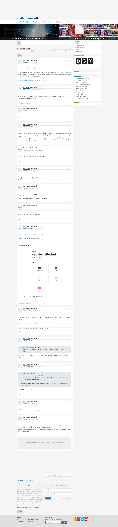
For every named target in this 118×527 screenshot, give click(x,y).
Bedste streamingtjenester (83, 84)
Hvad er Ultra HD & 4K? (82, 86)
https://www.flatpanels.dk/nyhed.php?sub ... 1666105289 (34, 80)
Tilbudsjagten (79, 80)
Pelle (25, 62)
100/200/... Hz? (80, 92)
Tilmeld (20, 511)
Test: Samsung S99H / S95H (88, 32)
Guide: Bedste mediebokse (83, 88)
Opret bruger (81, 51)
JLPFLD (26, 111)
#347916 (69, 168)
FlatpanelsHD (29, 521)
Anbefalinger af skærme (82, 78)
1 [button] (62, 475)
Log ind (48, 498)
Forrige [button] (59, 50)
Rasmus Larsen (28, 89)
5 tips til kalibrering (81, 94)
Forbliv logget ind (67, 498)
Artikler (50, 22)
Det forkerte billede (81, 96)
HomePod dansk (23, 48)
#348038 (69, 417)
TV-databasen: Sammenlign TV (29, 32)
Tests (43, 22)
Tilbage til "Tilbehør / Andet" (25, 480)
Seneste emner (81, 44)
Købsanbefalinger (23, 22)
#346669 (69, 148)
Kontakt (19, 519)
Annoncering (20, 521)
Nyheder (59, 22)
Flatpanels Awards (81, 82)
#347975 (69, 401)
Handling (48, 475)
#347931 (69, 338)
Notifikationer (81, 45)
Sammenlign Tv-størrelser (83, 98)
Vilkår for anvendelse (23, 507)
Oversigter (35, 22)
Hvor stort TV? (79, 90)
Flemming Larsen (28, 150)
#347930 (69, 308)
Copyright (37, 519)
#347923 (69, 186)
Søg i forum (80, 47)
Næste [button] (70, 50)
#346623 (69, 60)
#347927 (69, 226)
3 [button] (67, 50)
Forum (67, 22)
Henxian (26, 170)
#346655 (69, 108)
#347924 (69, 205)
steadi (25, 340)
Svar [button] (20, 55)
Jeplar (25, 419)
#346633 (69, 87)
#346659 (69, 124)
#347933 (69, 364)
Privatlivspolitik (34, 507)
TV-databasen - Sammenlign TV (24, 103)
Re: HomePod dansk (30, 60)
